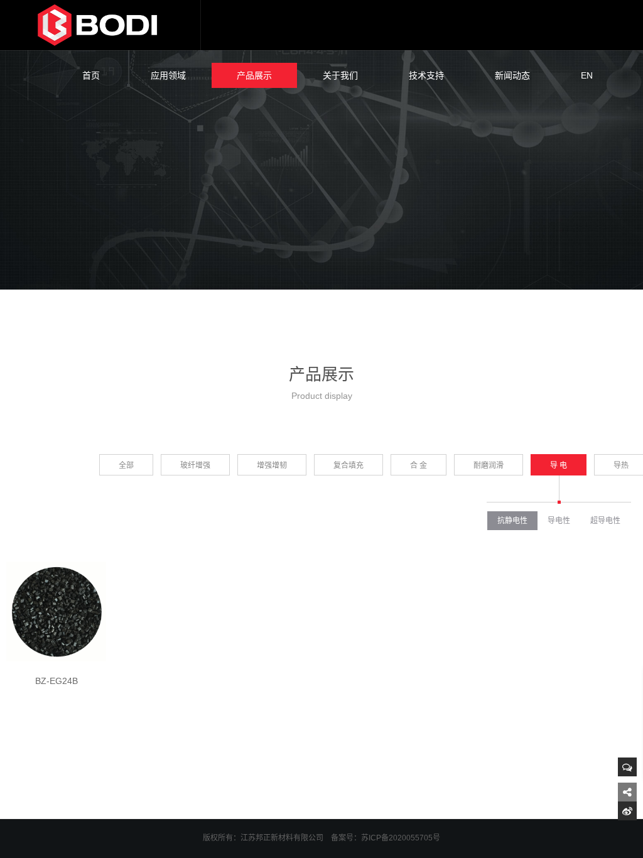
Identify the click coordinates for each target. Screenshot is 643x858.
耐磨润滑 (488, 465)
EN (587, 75)
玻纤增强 (195, 465)
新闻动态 (512, 75)
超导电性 (605, 520)
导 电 (558, 465)
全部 (126, 465)
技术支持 (426, 75)
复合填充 (348, 465)
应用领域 (168, 75)
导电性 (559, 520)
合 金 (418, 465)
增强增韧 (272, 465)
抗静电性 (512, 520)
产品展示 (254, 75)
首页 (91, 75)
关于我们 (340, 75)
